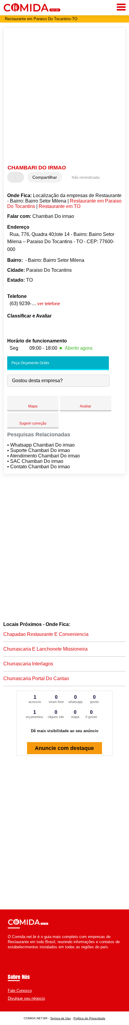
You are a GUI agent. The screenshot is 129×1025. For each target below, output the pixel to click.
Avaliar (85, 406)
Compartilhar (44, 177)
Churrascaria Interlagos (28, 663)
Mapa (33, 406)
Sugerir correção (32, 423)
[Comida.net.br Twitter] (11, 952)
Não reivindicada (86, 177)
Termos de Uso (60, 1018)
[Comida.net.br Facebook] (9, 952)
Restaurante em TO (59, 206)
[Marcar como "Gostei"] (12, 177)
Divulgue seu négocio (26, 998)
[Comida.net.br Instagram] (14, 952)
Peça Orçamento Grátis (29, 363)
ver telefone (48, 303)
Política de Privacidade (89, 1018)
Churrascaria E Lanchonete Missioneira (45, 649)
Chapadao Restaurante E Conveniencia (45, 634)
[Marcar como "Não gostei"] (20, 177)
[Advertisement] (64, 97)
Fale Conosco (20, 990)
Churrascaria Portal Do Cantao (36, 678)
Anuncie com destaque (64, 748)
